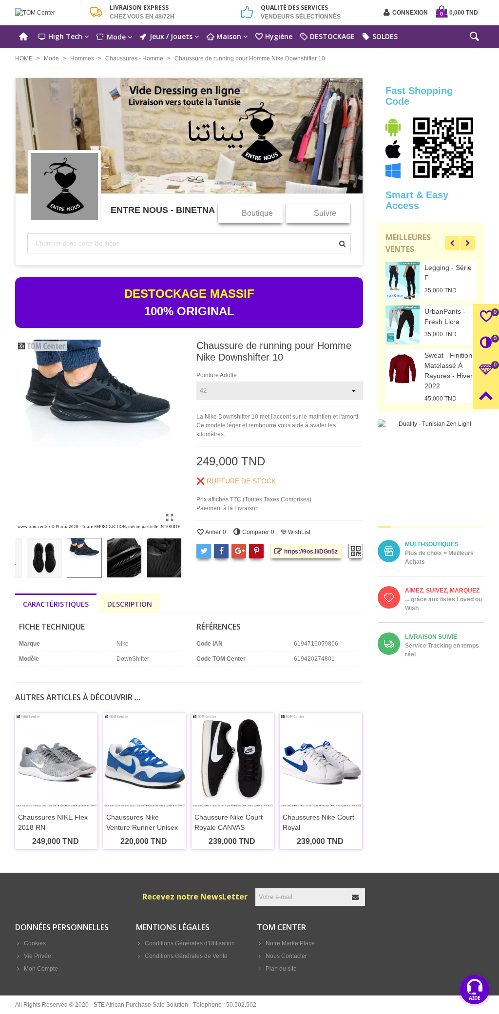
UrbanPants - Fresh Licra (444, 316)
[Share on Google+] (238, 551)
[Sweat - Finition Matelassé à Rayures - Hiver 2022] (402, 368)
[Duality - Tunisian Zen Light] (431, 473)
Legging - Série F (448, 273)
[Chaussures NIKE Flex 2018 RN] (56, 760)
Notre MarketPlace (290, 943)
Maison (228, 36)
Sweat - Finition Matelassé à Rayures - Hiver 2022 (448, 370)
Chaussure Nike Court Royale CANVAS (228, 822)
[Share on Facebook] (221, 551)
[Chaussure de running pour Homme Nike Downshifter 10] (169, 518)
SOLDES (385, 36)
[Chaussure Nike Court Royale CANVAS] (233, 760)
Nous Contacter (286, 956)
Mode (116, 36)
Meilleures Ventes (408, 243)
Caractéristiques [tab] (56, 604)
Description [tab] (129, 604)
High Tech (65, 36)
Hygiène (278, 36)
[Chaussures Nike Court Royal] (321, 760)
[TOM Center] (49, 13)
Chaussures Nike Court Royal (318, 822)
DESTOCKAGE (332, 36)
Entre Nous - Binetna (163, 209)
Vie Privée (37, 956)
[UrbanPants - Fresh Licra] (402, 325)
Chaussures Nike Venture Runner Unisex (142, 822)
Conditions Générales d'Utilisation (190, 943)
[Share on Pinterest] (256, 551)
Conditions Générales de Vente (186, 956)
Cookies (35, 943)
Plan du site (281, 968)
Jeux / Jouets (171, 36)
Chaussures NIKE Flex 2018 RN (53, 822)
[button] (452, 243)
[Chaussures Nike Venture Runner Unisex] (144, 760)
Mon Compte (41, 968)
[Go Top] (486, 396)
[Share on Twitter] (203, 551)
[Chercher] (474, 38)
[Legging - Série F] (402, 281)
